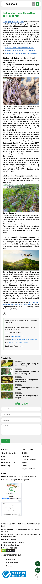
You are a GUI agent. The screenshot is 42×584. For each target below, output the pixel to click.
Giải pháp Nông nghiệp (8, 453)
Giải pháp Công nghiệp (8, 462)
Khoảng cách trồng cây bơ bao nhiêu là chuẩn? (27, 389)
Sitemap (9, 566)
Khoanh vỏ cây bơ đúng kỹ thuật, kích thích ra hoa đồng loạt (27, 373)
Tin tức (24, 462)
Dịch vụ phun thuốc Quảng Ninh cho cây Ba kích (21, 53)
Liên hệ (24, 466)
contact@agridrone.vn (13, 545)
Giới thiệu (25, 453)
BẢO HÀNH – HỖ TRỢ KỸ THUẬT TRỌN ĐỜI (15, 480)
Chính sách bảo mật (12, 559)
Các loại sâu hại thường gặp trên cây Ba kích (20, 50)
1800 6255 (20, 542)
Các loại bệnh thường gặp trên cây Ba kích (19, 48)
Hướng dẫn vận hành (29, 459)
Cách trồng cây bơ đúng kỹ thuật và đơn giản (26, 397)
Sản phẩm (25, 456)
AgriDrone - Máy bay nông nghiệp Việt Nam (24, 339)
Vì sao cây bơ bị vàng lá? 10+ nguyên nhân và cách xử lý (27, 365)
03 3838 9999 (11, 539)
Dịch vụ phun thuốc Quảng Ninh (13, 22)
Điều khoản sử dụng (12, 562)
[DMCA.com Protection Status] (8, 550)
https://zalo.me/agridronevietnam (18, 343)
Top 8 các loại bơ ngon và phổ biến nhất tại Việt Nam (26, 381)
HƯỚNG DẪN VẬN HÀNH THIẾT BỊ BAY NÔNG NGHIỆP (18, 476)
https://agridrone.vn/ (17, 336)
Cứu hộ (3, 459)
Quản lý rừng (5, 466)
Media (3, 456)
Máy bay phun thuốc (28, 469)
